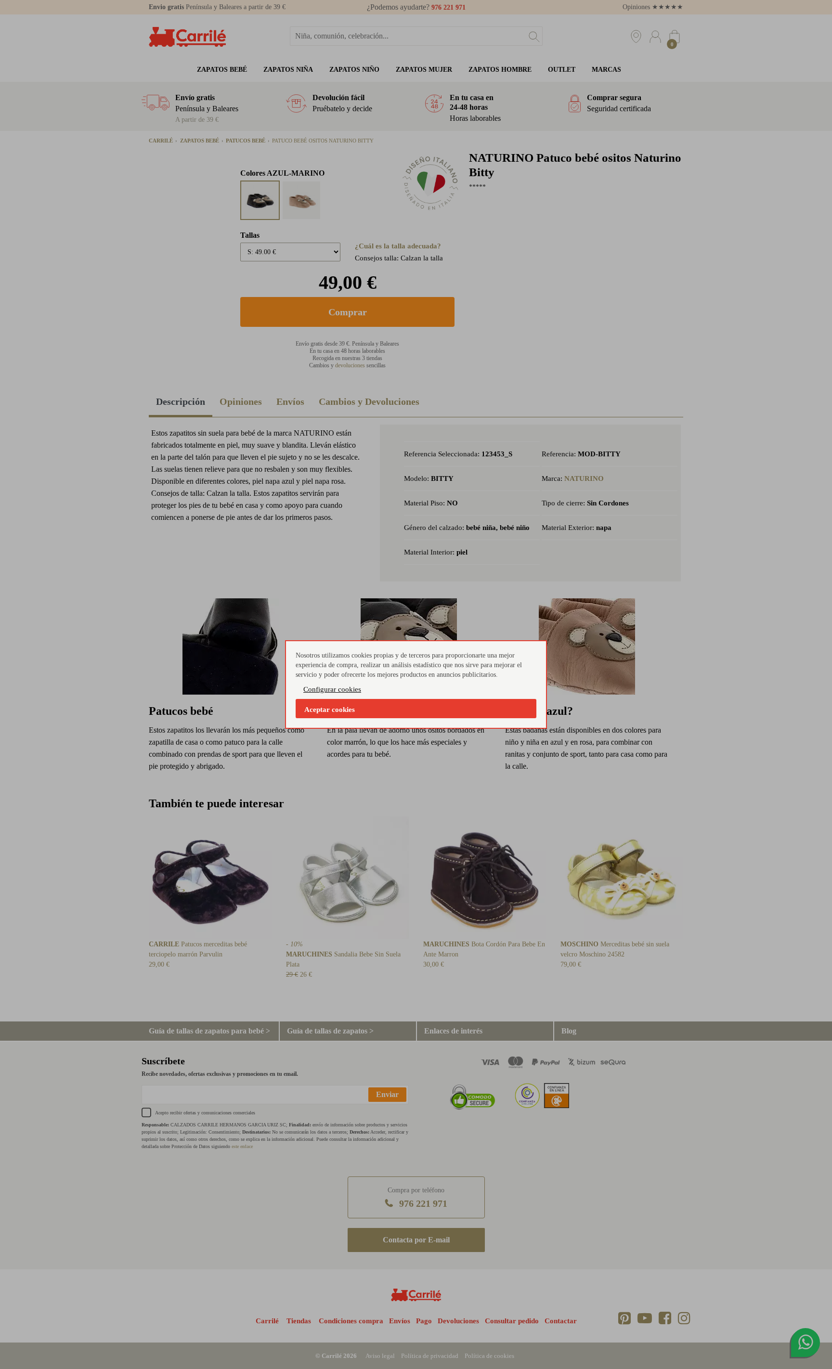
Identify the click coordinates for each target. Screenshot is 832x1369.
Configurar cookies (332, 689)
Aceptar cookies (329, 709)
